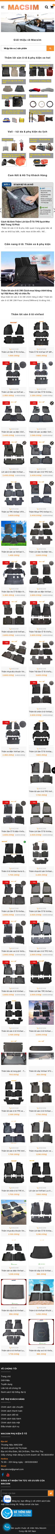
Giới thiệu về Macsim (27, 39)
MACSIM (41, 1348)
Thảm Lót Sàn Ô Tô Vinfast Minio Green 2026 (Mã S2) (24, 352)
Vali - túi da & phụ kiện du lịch (27, 131)
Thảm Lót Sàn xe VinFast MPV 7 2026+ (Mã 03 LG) (23, 392)
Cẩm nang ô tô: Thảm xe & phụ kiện (28, 244)
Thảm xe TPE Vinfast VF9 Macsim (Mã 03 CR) (21, 512)
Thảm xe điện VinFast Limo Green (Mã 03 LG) (21, 751)
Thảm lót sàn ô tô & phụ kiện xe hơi (27, 57)
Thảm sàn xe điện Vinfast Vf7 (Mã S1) (17, 1270)
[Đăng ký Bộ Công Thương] (16, 1513)
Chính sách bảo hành (11, 1418)
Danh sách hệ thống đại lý (13, 1392)
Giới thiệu (5, 1380)
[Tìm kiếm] (46, 6)
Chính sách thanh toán (11, 1411)
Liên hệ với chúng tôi (11, 1388)
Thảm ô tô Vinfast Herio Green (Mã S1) (18, 871)
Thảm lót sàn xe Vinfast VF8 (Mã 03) (17, 552)
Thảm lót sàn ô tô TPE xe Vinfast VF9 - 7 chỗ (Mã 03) (24, 1111)
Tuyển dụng (6, 1384)
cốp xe (41, 1268)
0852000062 (31, 1462)
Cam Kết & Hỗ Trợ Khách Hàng (27, 175)
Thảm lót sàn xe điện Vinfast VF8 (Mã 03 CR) (21, 432)
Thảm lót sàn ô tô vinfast (27, 314)
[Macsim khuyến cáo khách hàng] (27, 22)
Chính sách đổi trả (9, 1415)
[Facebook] (2, 1475)
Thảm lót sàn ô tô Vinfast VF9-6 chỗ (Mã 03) (20, 1031)
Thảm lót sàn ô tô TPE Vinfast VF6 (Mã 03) (19, 1151)
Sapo (34, 1531)
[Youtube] (8, 1475)
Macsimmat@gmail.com (12, 1469)
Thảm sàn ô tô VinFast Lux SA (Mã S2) (18, 1350)
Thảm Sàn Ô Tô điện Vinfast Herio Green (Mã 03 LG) (24, 831)
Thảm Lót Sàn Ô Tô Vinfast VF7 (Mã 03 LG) (20, 911)
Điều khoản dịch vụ (10, 1426)
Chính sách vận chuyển (12, 1407)
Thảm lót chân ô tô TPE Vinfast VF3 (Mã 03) (20, 1191)
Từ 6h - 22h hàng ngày (12, 1462)
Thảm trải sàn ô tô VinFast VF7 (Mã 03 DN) (20, 632)
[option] (27, 22)
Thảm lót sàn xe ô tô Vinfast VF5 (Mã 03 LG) (20, 951)
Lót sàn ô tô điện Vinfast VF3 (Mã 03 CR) (19, 472)
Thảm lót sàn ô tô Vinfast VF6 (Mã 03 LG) (19, 991)
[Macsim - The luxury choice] (23, 7)
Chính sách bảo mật (10, 1422)
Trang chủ (6, 1376)
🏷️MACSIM (13, 349)
